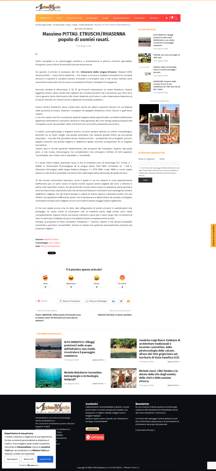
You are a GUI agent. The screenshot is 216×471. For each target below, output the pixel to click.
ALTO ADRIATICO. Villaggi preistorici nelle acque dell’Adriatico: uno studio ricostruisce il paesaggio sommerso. (163, 40)
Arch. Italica (54, 242)
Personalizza (12, 459)
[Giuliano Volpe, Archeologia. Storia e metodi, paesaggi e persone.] (144, 71)
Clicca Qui (160, 413)
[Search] (176, 18)
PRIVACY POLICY (131, 467)
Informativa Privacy (145, 430)
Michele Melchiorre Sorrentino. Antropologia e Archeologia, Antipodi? (83, 376)
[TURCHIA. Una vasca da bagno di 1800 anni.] (144, 58)
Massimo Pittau (51, 239)
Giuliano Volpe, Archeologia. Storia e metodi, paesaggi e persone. (165, 69)
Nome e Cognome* (147, 159)
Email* (162, 159)
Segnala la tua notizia (213, 235)
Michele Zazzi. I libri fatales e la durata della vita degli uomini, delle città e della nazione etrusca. (158, 376)
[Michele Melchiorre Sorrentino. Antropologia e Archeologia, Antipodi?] (49, 378)
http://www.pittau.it (50, 246)
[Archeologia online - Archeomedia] (48, 7)
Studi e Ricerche (84, 29)
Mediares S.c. (102, 467)
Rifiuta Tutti (29, 459)
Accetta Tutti (45, 459)
